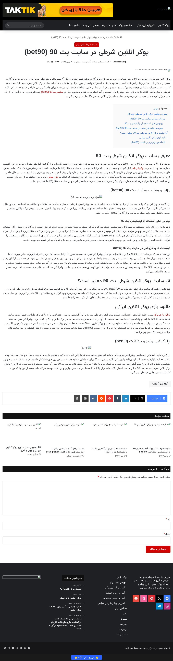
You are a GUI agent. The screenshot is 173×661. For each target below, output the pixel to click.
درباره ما (86, 25)
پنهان (156, 108)
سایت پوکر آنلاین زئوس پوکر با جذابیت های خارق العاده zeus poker (65, 450)
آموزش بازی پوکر (145, 25)
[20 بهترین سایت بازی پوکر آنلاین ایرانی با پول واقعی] (22, 433)
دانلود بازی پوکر (162, 314)
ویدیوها (106, 25)
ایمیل (167, 533)
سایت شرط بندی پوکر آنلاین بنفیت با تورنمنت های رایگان (109, 450)
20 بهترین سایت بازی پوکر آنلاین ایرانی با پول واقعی (23, 449)
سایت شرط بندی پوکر (103, 37)
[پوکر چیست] (163, 8)
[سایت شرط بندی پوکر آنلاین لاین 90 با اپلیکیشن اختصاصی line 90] (151, 434)
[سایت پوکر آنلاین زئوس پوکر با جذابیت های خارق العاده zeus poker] (65, 434)
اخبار (114, 25)
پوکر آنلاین (163, 25)
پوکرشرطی (138, 168)
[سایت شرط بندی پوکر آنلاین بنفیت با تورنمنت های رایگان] (108, 434)
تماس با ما (74, 25)
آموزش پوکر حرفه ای (114, 598)
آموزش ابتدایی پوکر (115, 587)
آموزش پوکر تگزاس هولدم (111, 603)
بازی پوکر (53, 176)
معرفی (96, 25)
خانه (117, 37)
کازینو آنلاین (159, 384)
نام (168, 519)
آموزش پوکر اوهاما (115, 592)
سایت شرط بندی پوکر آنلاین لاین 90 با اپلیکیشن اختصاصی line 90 (151, 450)
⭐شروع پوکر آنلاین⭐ (86, 657)
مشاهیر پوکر (125, 25)
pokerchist (119, 62)
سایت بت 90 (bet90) (52, 91)
